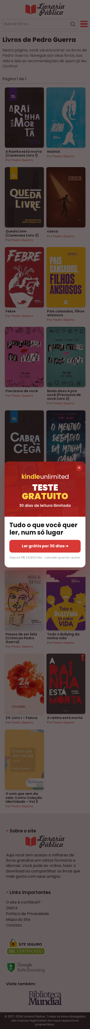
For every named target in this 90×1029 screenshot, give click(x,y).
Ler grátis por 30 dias (45, 546)
